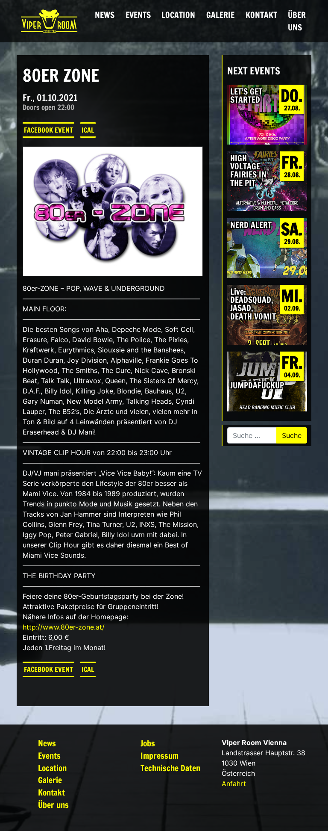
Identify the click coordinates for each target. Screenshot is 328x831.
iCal (88, 130)
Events (138, 15)
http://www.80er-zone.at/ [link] (64, 627)
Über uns (297, 21)
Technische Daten (170, 768)
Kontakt (261, 15)
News (104, 15)
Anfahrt (234, 783)
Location (178, 15)
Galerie (220, 15)
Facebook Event (48, 130)
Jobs (148, 743)
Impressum (160, 755)
